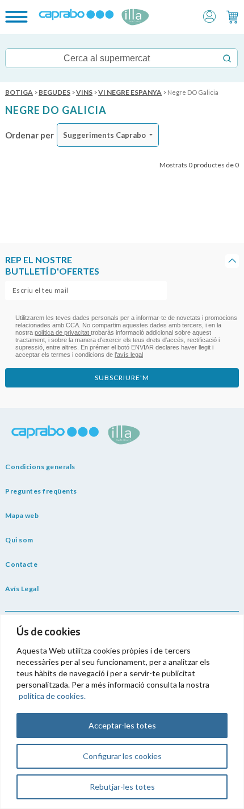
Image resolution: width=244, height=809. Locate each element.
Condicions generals (40, 466)
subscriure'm (122, 377)
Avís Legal (22, 588)
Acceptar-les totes (122, 725)
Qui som (19, 540)
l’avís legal (129, 354)
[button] (209, 15)
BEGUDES (54, 92)
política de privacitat (63, 332)
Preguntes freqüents (41, 491)
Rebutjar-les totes (122, 786)
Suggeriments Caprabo (104, 135)
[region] (122, 711)
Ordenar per (29, 135)
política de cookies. (52, 696)
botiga (19, 92)
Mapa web (22, 515)
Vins (84, 92)
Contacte (21, 564)
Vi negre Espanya (130, 92)
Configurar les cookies (122, 756)
